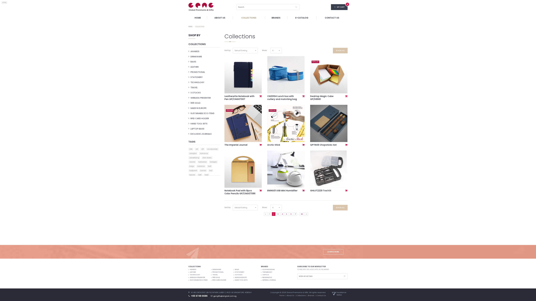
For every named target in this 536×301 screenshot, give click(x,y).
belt (199, 175)
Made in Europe (198, 108)
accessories (212, 149)
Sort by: (227, 50)
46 (302, 214)
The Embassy (267, 272)
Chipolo (265, 275)
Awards (195, 51)
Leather (195, 66)
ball (209, 166)
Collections (248, 17)
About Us (219, 17)
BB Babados (267, 277)
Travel (194, 87)
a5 (202, 149)
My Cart (342, 6)
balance (201, 166)
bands (203, 170)
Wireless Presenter (201, 97)
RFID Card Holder (200, 118)
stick (4, 3)
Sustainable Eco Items (202, 113)
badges (213, 162)
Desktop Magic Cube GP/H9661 (321, 98)
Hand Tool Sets (199, 123)
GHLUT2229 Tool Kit (320, 190)
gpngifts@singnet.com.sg (224, 296)
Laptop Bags (197, 128)
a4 (197, 149)
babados (202, 162)
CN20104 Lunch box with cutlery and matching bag (282, 98)
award (192, 162)
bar (210, 170)
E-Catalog (301, 17)
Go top (532, 297)
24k (190, 149)
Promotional (198, 72)
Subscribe (333, 251)
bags (191, 166)
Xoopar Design (268, 269)
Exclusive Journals (201, 133)
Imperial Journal (269, 280)
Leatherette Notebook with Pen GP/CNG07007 (239, 98)
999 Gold (195, 102)
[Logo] (201, 6)
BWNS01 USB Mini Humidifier (282, 190)
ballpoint (193, 170)
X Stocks (196, 92)
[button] (245, 50)
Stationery (197, 77)
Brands (276, 17)
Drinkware (196, 56)
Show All (340, 50)
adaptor (193, 153)
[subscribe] (344, 276)
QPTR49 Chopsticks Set (323, 144)
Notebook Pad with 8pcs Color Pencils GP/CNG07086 (239, 192)
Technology (197, 82)
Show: (264, 50)
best (206, 175)
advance (204, 153)
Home (198, 17)
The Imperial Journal (235, 144)
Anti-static (207, 157)
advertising (194, 157)
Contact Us (332, 17)
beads (192, 175)
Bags (193, 61)
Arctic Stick (273, 144)
